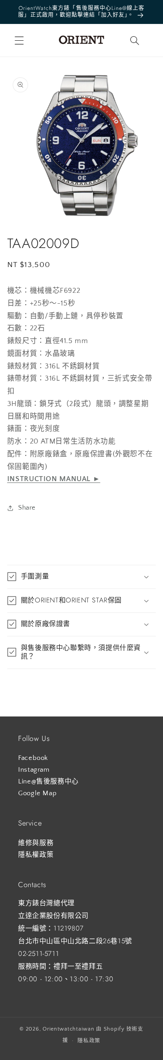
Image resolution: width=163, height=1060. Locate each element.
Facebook (33, 758)
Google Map (37, 793)
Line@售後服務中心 (48, 781)
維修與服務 (35, 843)
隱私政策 (89, 1041)
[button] (19, 40)
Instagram (34, 770)
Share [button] (27, 507)
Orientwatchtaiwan (69, 1029)
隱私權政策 (35, 855)
